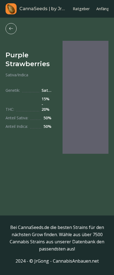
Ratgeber (81, 8)
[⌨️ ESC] (11, 28)
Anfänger (104, 8)
